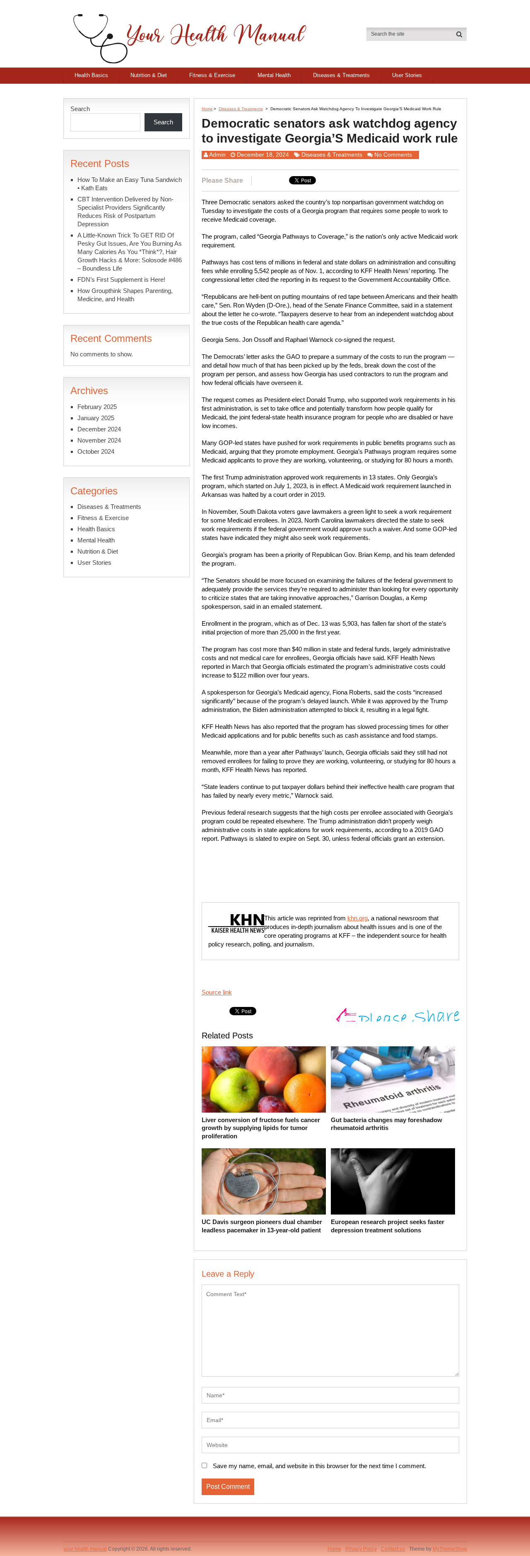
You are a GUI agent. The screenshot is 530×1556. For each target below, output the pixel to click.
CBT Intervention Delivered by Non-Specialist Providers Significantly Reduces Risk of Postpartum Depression (125, 211)
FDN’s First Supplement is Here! (121, 279)
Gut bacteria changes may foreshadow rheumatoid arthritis (386, 1124)
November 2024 (99, 440)
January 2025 (95, 417)
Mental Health (274, 75)
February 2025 (97, 406)
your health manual (85, 1549)
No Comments (393, 154)
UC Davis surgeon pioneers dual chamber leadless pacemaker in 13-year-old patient (262, 1226)
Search (80, 108)
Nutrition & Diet (148, 75)
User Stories (407, 75)
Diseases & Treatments (341, 75)
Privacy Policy (361, 1549)
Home (207, 108)
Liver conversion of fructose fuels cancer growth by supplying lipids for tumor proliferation (261, 1128)
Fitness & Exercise (212, 75)
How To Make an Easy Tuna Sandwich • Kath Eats (129, 183)
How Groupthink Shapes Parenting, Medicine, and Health (125, 294)
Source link (217, 992)
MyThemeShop (450, 1549)
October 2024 (95, 451)
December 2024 (99, 429)
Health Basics (91, 75)
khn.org (357, 918)
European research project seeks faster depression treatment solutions (387, 1226)
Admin (217, 154)
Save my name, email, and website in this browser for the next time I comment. (319, 1465)
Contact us (393, 1549)
